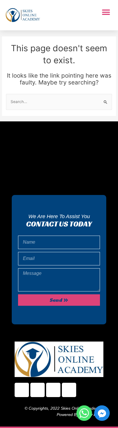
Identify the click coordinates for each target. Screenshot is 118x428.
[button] (105, 12)
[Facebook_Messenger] (102, 413)
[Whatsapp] (84, 413)
